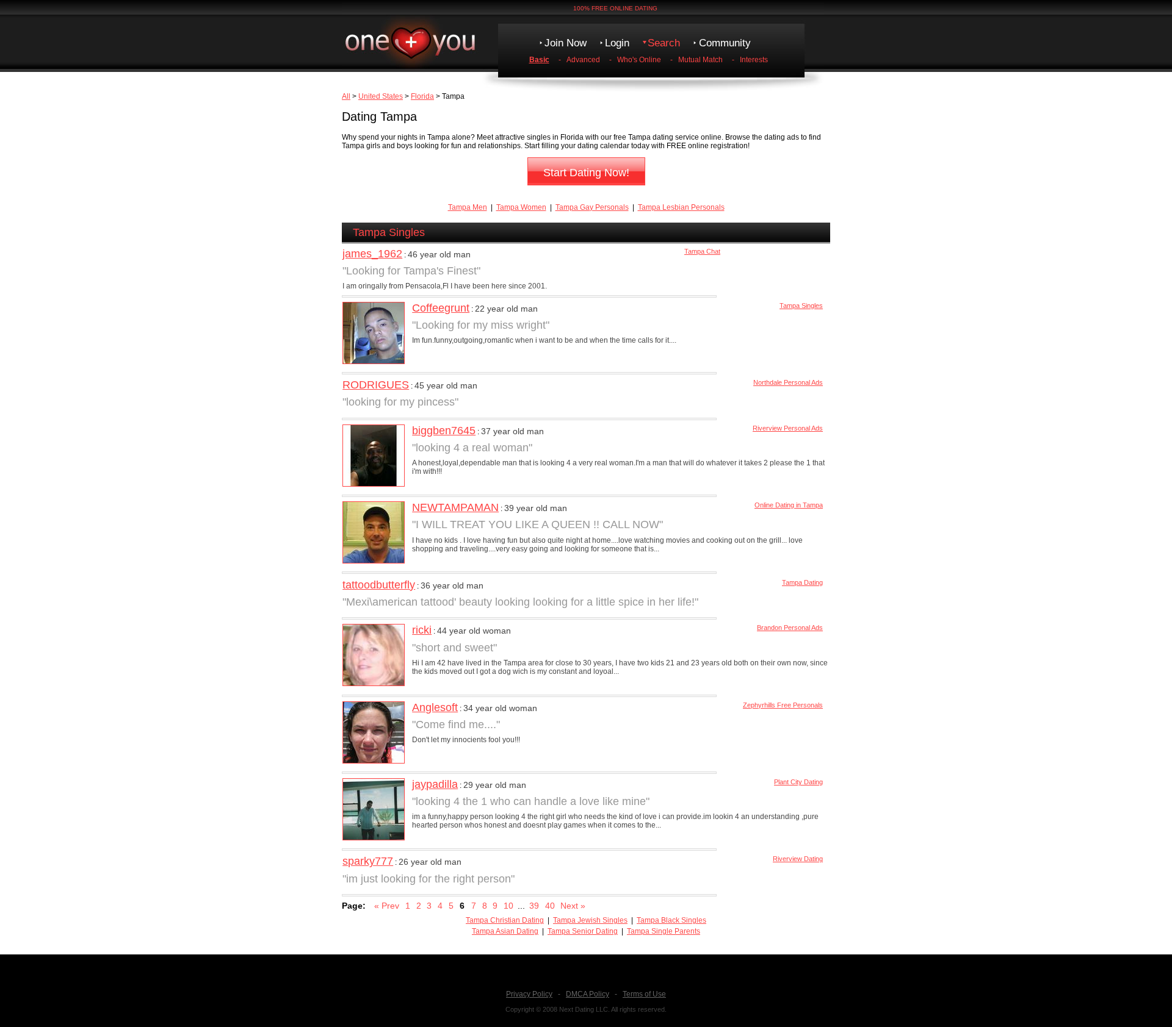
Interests (754, 59)
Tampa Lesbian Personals (681, 207)
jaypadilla (435, 784)
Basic (539, 59)
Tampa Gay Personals (592, 207)
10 (508, 906)
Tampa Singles (801, 305)
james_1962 (372, 254)
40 (550, 906)
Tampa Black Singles (671, 920)
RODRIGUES (375, 385)
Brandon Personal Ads (790, 627)
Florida (422, 96)
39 (534, 906)
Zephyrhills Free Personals (783, 705)
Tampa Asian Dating (505, 931)
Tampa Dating (802, 582)
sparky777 (367, 861)
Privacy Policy (529, 994)
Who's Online (639, 59)
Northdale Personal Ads (788, 382)
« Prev (386, 906)
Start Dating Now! (586, 172)
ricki (422, 630)
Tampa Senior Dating (583, 931)
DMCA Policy (587, 994)
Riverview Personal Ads (788, 428)
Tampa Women (521, 207)
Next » (572, 906)
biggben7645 (444, 430)
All (346, 96)
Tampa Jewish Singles (590, 920)
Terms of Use (644, 994)
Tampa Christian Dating (505, 920)
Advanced (583, 59)
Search (664, 43)
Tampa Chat (702, 251)
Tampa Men (467, 207)
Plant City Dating (798, 781)
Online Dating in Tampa (788, 505)
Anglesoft (435, 707)
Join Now (565, 43)
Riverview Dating (798, 858)
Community (725, 43)
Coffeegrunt (440, 308)
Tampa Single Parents (663, 931)
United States (380, 96)
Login (617, 43)
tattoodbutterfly (378, 585)
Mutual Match (700, 59)
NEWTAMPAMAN (455, 507)
